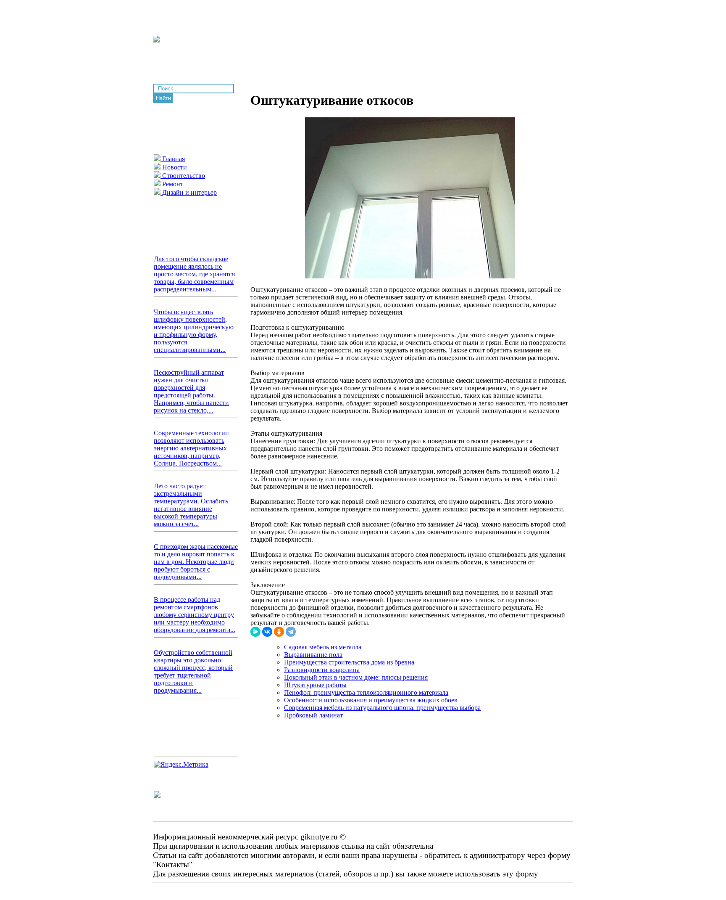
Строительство (182, 175)
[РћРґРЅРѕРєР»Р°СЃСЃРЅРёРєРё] (279, 632)
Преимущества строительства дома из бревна (349, 662)
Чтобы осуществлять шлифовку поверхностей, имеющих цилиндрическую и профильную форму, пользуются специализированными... (194, 330)
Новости (173, 167)
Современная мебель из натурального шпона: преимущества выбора (382, 707)
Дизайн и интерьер (188, 192)
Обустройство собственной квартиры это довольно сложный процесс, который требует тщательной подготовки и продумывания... (193, 671)
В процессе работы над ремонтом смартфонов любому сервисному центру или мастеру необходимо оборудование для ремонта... (194, 614)
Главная (172, 158)
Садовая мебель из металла (322, 647)
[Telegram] (291, 632)
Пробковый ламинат (313, 715)
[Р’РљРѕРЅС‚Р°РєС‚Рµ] (267, 632)
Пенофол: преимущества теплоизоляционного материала (366, 692)
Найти (163, 98)
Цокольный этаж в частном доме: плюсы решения (356, 677)
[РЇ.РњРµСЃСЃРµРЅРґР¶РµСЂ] (255, 632)
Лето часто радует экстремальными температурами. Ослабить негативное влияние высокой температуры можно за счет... (191, 504)
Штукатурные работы (315, 684)
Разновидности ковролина (322, 669)
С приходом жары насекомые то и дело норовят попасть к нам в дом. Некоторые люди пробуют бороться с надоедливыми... (196, 561)
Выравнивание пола (313, 654)
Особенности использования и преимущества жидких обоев (371, 700)
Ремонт (171, 184)
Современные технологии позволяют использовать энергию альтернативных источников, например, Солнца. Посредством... (191, 448)
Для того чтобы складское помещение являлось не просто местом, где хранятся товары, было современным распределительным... (194, 274)
